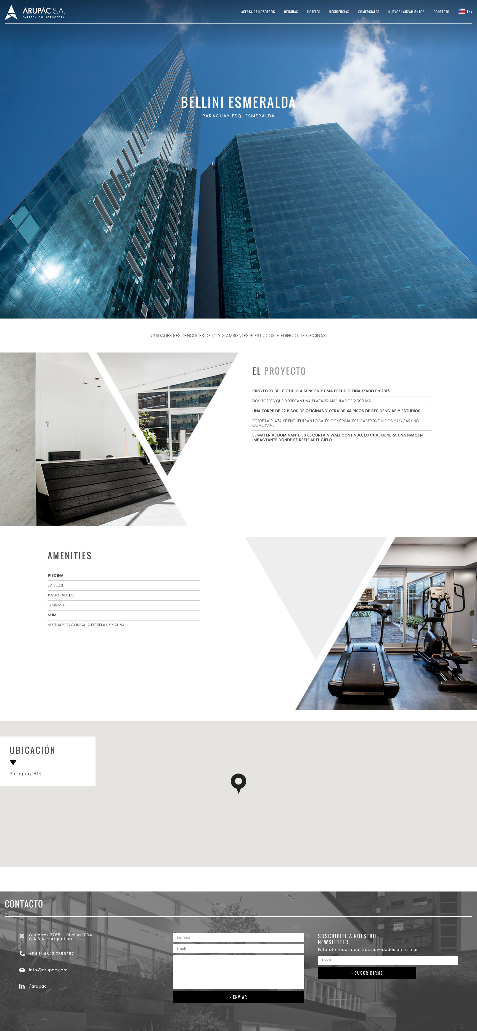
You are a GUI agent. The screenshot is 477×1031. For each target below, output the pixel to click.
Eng (469, 11)
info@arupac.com (48, 970)
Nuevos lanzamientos (406, 11)
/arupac (38, 986)
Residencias (339, 11)
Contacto (441, 11)
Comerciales (368, 11)
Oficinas (291, 11)
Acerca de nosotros (258, 11)
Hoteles (313, 11)
